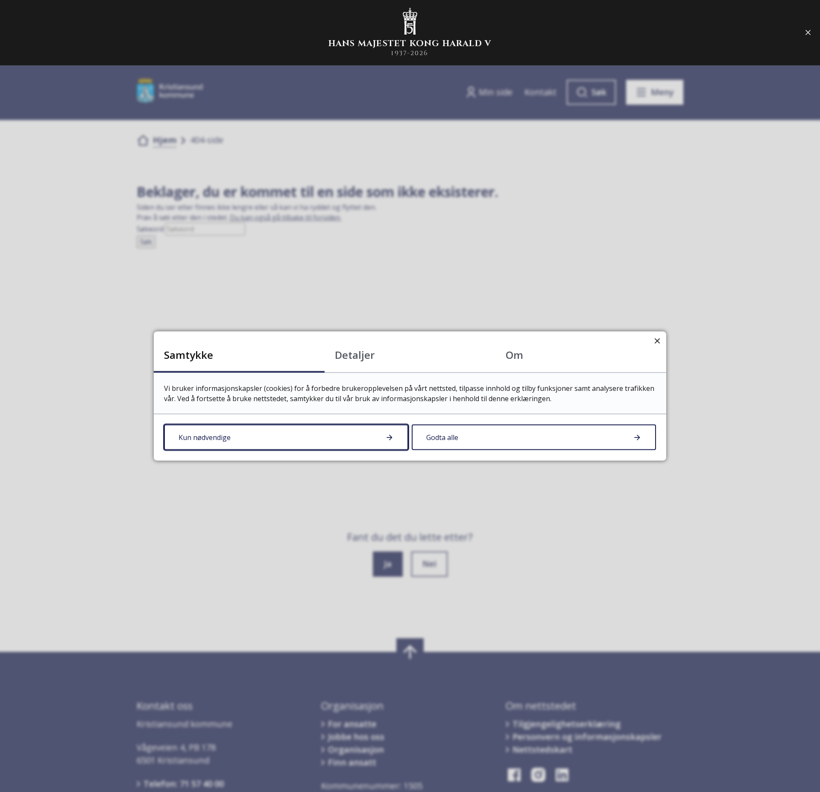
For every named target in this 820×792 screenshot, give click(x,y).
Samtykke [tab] (188, 355)
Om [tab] (514, 355)
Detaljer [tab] (355, 355)
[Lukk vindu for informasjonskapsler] (657, 340)
